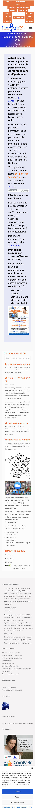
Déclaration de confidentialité (24, 807)
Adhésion (11, 7)
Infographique (19, 17)
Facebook (9, 555)
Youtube (10, 562)
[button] (32, 768)
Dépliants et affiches (9, 687)
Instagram (9, 558)
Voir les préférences (17, 802)
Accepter (17, 791)
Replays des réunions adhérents (29, 17)
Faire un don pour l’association (12, 655)
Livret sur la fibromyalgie (10, 666)
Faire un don (23, 10)
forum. (12, 186)
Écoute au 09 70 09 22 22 (19, 3)
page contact (14, 99)
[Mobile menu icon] (30, 27)
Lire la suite (8, 611)
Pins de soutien (7, 661)
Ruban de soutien (8, 663)
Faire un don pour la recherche (7, 17)
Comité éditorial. (10, 608)
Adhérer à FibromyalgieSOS (11, 653)
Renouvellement (23, 7)
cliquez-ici (15, 245)
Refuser (17, 797)
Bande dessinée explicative (11, 674)
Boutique (13, 10)
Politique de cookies (7, 807)
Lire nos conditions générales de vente (18, 643)
